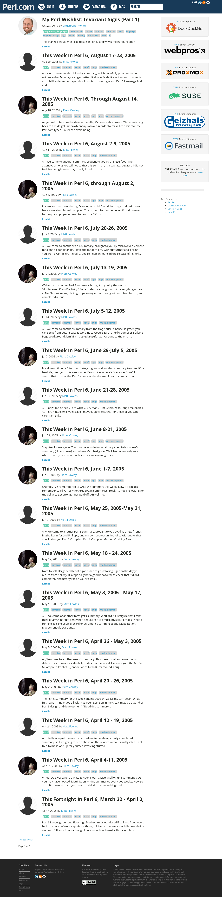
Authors (22, 876)
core (104, 35)
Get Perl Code (175, 208)
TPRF (177, 21)
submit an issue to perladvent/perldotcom (49, 870)
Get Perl (172, 202)
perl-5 (120, 31)
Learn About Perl (177, 205)
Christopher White (74, 25)
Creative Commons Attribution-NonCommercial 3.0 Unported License (95, 874)
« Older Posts (25, 839)
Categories (23, 880)
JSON (21, 890)
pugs (94, 67)
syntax (89, 31)
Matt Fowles (70, 61)
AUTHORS (72, 7)
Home (21, 869)
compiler (110, 31)
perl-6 (46, 67)
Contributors (24, 887)
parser (71, 35)
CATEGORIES (98, 7)
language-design (51, 35)
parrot (77, 67)
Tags (21, 883)
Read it (46, 46)
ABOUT (49, 7)
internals (99, 31)
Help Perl (172, 212)
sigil (63, 35)
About (21, 873)
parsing (81, 35)
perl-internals (76, 31)
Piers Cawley (71, 110)
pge (94, 116)
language (130, 31)
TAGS (119, 7)
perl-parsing (93, 35)
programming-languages (55, 31)
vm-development (108, 67)
